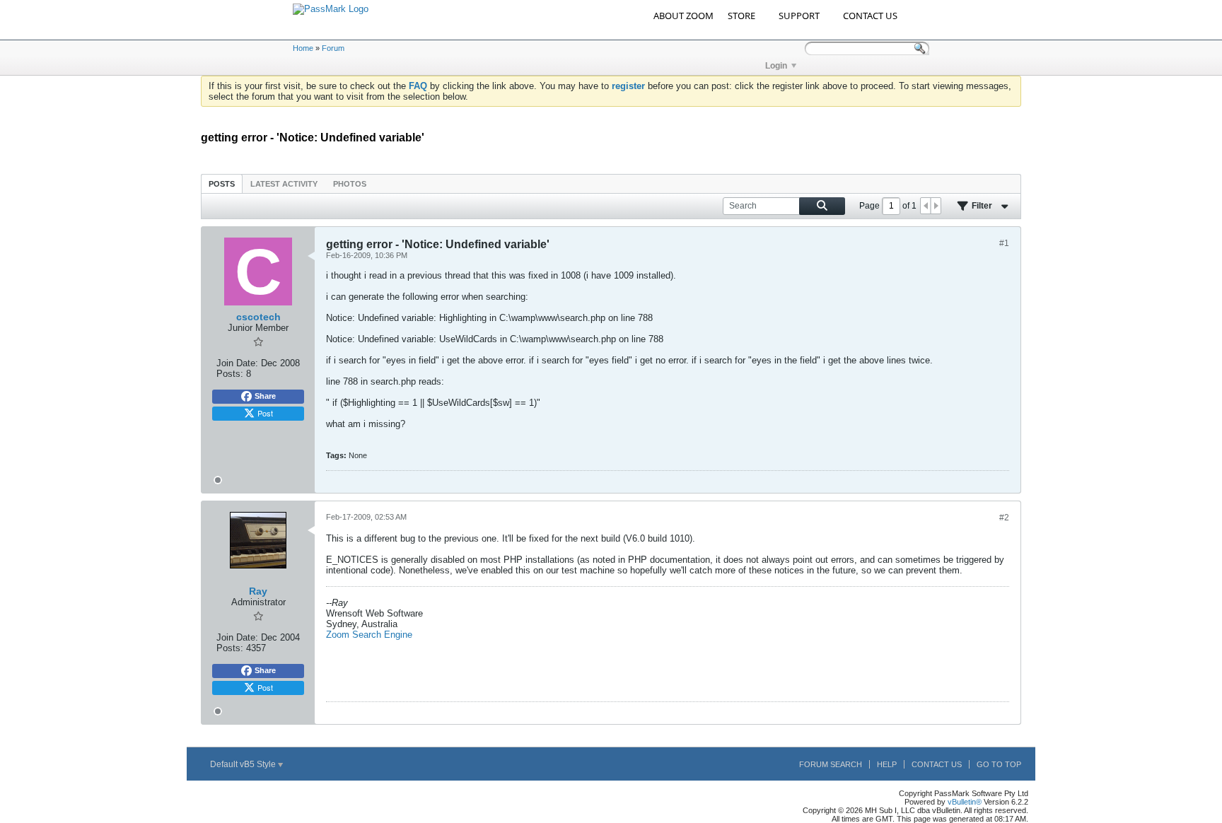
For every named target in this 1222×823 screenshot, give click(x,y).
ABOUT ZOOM (683, 15)
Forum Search (830, 764)
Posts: (229, 373)
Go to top (999, 764)
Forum (333, 48)
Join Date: (237, 363)
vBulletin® (965, 802)
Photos (349, 184)
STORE (741, 15)
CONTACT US (870, 15)
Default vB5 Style (244, 764)
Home (303, 48)
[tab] (222, 183)
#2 (1004, 518)
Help (887, 764)
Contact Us (937, 764)
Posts (222, 184)
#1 (1004, 243)
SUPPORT (799, 15)
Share (265, 396)
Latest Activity (284, 184)
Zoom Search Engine (369, 634)
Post (265, 413)
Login (776, 66)
